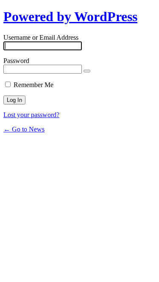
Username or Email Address (40, 37)
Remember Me (33, 84)
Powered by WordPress (70, 16)
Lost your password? (31, 114)
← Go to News (24, 129)
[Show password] (87, 71)
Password (16, 60)
